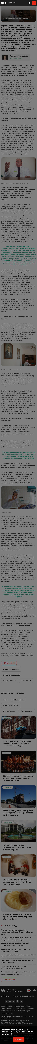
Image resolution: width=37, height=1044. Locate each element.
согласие (21, 1033)
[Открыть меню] (34, 3)
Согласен (18, 1039)
